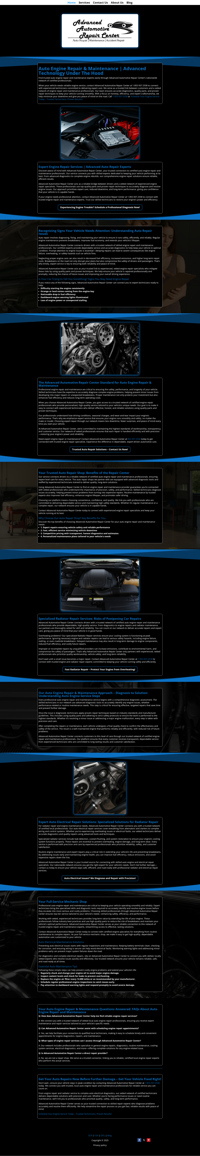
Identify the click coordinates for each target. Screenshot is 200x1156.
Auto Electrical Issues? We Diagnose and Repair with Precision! (100, 878)
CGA (96, 1135)
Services (84, 3)
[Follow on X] (144, 1140)
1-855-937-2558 (120, 96)
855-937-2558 (134, 439)
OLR (90, 1135)
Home (71, 3)
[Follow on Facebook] (139, 1140)
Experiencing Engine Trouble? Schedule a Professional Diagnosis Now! (100, 207)
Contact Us (100, 3)
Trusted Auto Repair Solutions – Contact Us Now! (100, 449)
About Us (117, 3)
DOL (103, 1135)
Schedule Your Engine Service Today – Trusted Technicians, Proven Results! (75, 1113)
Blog (130, 3)
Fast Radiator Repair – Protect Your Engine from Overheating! (100, 669)
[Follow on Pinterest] (148, 1140)
